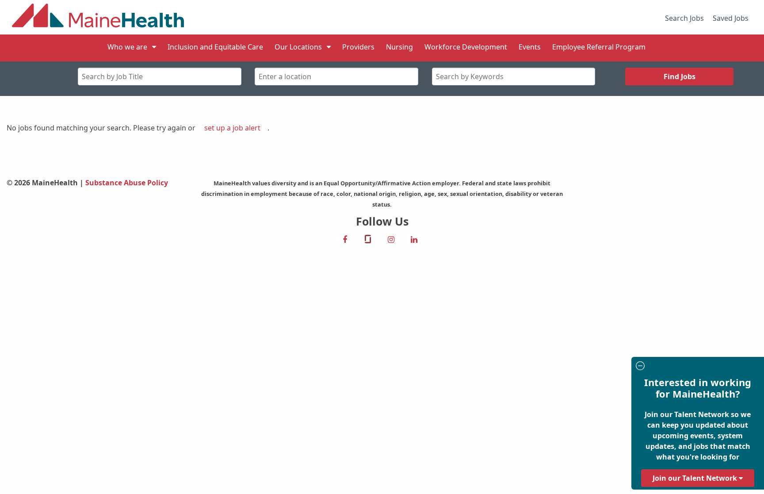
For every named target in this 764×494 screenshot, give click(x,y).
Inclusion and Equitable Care (215, 47)
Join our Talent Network (696, 478)
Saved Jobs (731, 18)
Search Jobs (684, 18)
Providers (358, 47)
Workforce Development (465, 47)
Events (530, 47)
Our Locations (298, 47)
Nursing (399, 47)
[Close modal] (696, 367)
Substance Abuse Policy (126, 183)
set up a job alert (232, 128)
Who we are (127, 47)
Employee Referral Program (599, 47)
